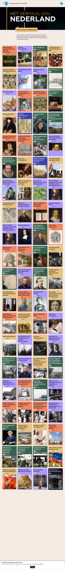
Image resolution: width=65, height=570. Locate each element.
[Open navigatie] (61, 3)
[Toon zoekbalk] (58, 3)
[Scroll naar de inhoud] (32, 42)
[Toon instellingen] (55, 3)
